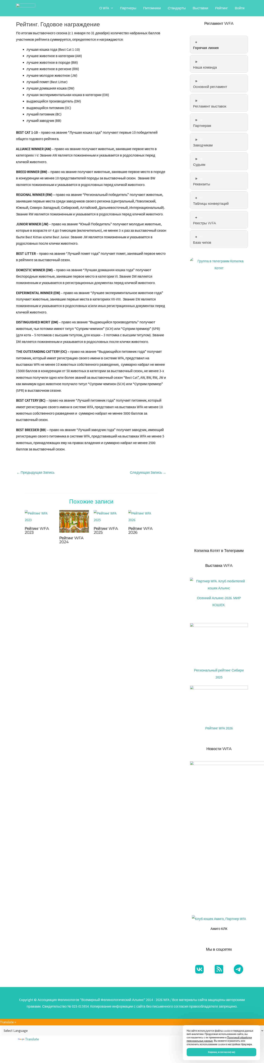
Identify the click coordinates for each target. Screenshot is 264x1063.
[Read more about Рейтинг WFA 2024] (74, 521)
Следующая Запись (148, 472)
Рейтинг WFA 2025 (106, 530)
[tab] (219, 44)
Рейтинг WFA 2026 (140, 530)
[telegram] (238, 969)
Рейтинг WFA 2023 (37, 530)
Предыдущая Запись (35, 472)
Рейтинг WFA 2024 (71, 540)
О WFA (104, 8)
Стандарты (177, 8)
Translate (32, 1039)
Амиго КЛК (218, 928)
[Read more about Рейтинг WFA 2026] (143, 516)
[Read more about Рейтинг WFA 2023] (40, 516)
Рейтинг (221, 8)
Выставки (200, 8)
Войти (239, 8)
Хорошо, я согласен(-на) (221, 1052)
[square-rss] (219, 969)
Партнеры (128, 8)
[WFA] (25, 7)
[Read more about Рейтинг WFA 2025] (108, 516)
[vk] (199, 969)
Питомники (152, 8)
